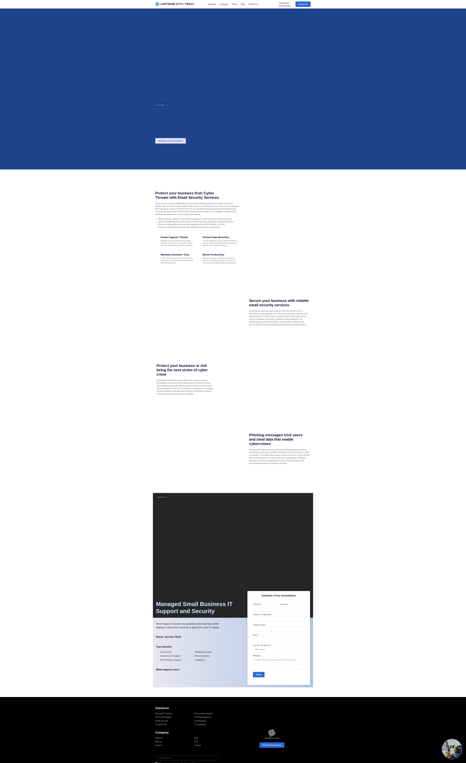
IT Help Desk (161, 724)
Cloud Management (202, 717)
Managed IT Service (164, 713)
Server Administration (203, 713)
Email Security (161, 721)
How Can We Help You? (262, 645)
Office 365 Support (163, 717)
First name (257, 604)
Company (224, 4)
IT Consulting (200, 724)
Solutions (212, 4)
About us (159, 738)
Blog (243, 4)
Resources (253, 4)
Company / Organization (262, 614)
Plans (234, 4)
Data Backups (200, 721)
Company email (259, 625)
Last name (284, 604)
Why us (158, 742)
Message (256, 656)
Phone (255, 635)
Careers (158, 745)
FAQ (196, 742)
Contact (197, 745)
